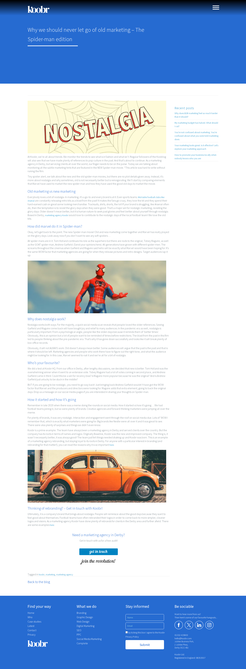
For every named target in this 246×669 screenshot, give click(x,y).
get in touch (98, 551)
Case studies (34, 621)
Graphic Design (85, 617)
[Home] (38, 9)
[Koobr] (50, 643)
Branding (81, 612)
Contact (32, 630)
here (112, 444)
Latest (31, 626)
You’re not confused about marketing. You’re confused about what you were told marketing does (196, 136)
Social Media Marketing (89, 639)
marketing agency (64, 574)
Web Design (83, 621)
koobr (42, 574)
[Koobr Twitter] (189, 625)
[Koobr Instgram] (209, 625)
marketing (50, 574)
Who (30, 617)
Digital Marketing (85, 626)
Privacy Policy (132, 636)
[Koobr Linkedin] (199, 625)
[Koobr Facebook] (179, 625)
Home (31, 612)
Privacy (31, 634)
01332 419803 (181, 635)
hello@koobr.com (183, 638)
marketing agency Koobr (56, 215)
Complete (82, 643)
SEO (79, 630)
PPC (79, 634)
